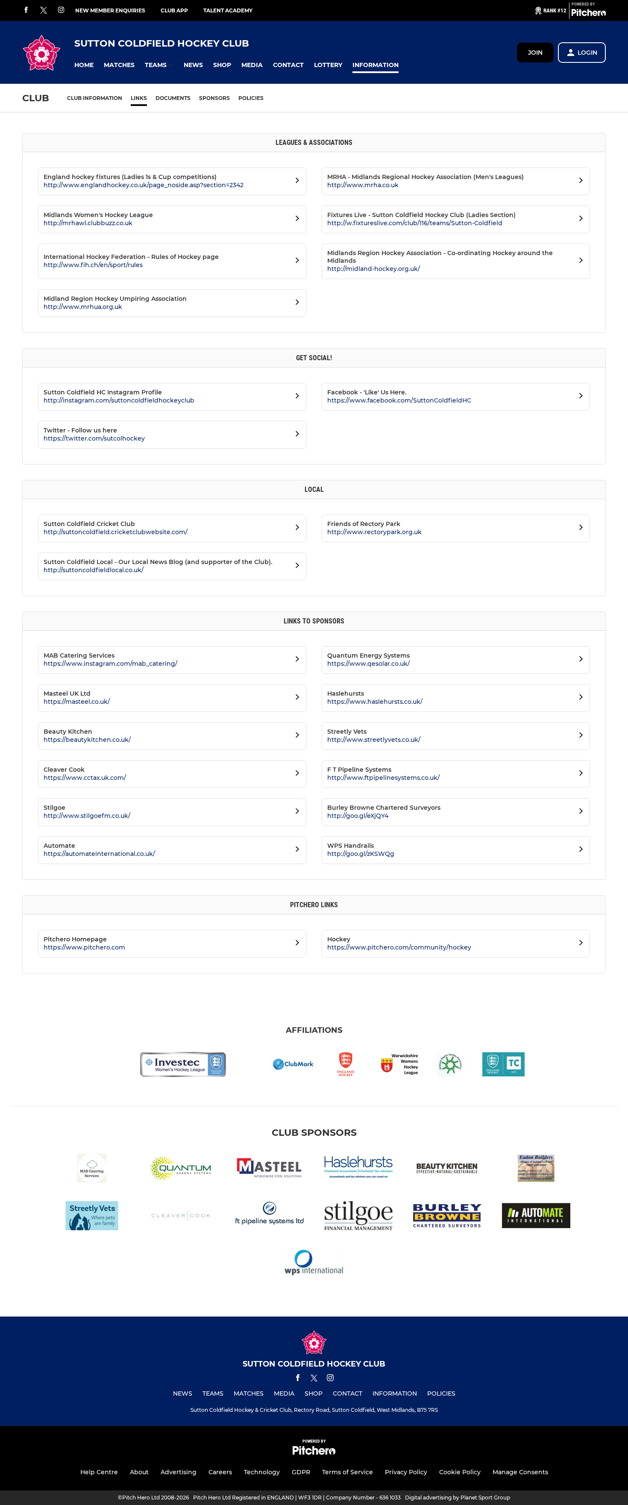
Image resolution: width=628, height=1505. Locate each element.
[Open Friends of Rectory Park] (578, 528)
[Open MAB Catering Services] (295, 660)
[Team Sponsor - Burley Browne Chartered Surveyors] (447, 1217)
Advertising (179, 1472)
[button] (84, 65)
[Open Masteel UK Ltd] (295, 698)
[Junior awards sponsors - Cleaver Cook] (181, 1217)
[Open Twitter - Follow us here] (295, 435)
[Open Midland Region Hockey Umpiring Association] (295, 303)
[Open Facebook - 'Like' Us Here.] (578, 397)
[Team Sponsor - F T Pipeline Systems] (269, 1217)
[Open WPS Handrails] (578, 850)
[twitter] (43, 11)
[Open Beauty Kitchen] (295, 736)
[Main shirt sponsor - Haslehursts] (358, 1170)
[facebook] (26, 10)
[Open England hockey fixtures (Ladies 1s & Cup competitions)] (295, 181)
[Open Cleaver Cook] (295, 774)
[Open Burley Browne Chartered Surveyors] (578, 812)
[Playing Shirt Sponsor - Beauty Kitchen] (447, 1170)
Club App (174, 10)
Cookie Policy (460, 1472)
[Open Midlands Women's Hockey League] (295, 220)
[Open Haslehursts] (578, 698)
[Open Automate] (295, 850)
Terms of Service (347, 1472)
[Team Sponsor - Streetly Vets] (92, 1217)
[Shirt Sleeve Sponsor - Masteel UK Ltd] (269, 1170)
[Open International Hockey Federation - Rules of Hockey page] (295, 261)
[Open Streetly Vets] (578, 736)
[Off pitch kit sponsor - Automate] (536, 1217)
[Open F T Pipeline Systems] (578, 774)
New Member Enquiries (110, 10)
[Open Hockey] (578, 944)
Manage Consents (520, 1472)
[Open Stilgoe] (295, 812)
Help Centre (99, 1472)
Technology (262, 1472)
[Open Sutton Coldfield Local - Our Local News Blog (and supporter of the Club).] (295, 566)
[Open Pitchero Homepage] (295, 944)
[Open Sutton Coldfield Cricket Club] (295, 528)
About (139, 1472)
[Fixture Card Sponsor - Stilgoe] (358, 1217)
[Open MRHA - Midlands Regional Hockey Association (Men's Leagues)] (578, 181)
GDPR (301, 1472)
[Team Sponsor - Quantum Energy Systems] (181, 1170)
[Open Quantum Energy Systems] (578, 660)
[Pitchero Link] (589, 14)
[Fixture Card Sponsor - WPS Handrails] (314, 1265)
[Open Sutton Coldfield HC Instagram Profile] (295, 397)
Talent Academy (227, 10)
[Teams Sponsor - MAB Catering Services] (92, 1170)
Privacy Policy (406, 1472)
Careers (220, 1472)
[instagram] (61, 10)
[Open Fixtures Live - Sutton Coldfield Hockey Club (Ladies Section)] (578, 220)
